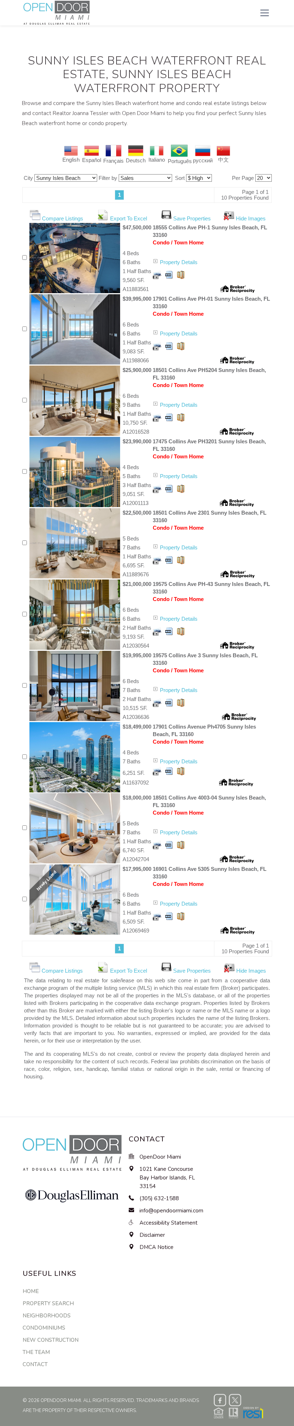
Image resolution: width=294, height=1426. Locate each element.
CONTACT (35, 1364)
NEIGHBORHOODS (47, 1315)
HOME (31, 1291)
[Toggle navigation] (264, 12)
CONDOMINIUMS (44, 1327)
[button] (238, 1412)
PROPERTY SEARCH (48, 1303)
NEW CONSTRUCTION (51, 1340)
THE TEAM (36, 1352)
